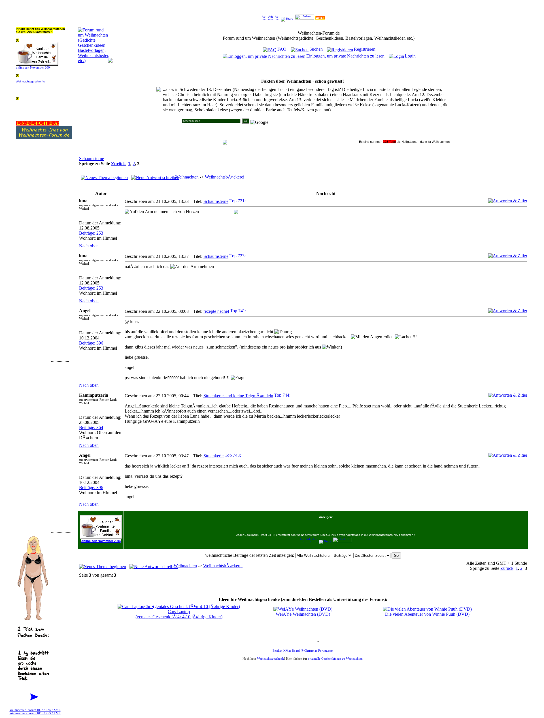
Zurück (118, 163)
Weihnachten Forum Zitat (301, 641)
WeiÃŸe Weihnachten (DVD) (303, 614)
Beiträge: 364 (91, 427)
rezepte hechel (216, 311)
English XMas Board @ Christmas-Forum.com (303, 650)
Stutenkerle (213, 455)
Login (410, 56)
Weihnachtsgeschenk (270, 658)
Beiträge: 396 (91, 343)
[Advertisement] (33, 277)
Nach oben (89, 245)
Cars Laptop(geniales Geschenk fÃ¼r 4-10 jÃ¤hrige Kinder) (178, 614)
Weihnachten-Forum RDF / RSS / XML (35, 709)
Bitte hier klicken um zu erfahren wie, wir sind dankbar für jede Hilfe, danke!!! (43, 87)
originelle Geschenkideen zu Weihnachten (335, 658)
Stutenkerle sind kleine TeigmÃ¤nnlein (238, 395)
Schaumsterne (91, 158)
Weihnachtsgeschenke (31, 81)
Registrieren (364, 49)
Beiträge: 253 (91, 233)
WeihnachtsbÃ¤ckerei (224, 177)
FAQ (281, 49)
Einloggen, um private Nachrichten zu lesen (345, 56)
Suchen (316, 49)
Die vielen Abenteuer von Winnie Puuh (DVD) (427, 614)
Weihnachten (187, 177)
